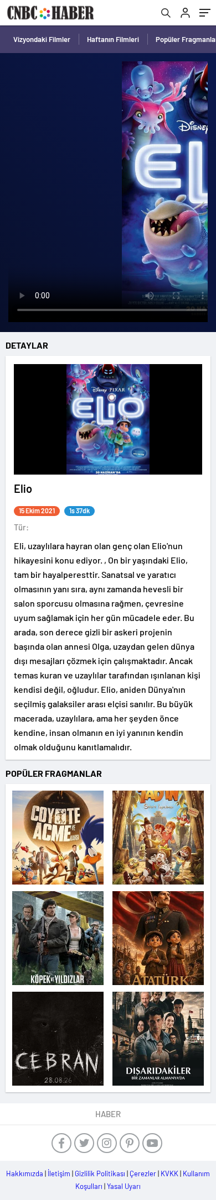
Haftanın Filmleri (113, 39)
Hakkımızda (24, 1173)
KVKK (169, 1173)
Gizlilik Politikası (100, 1173)
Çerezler (143, 1173)
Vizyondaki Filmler (41, 39)
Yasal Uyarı (124, 1186)
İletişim (59, 1173)
